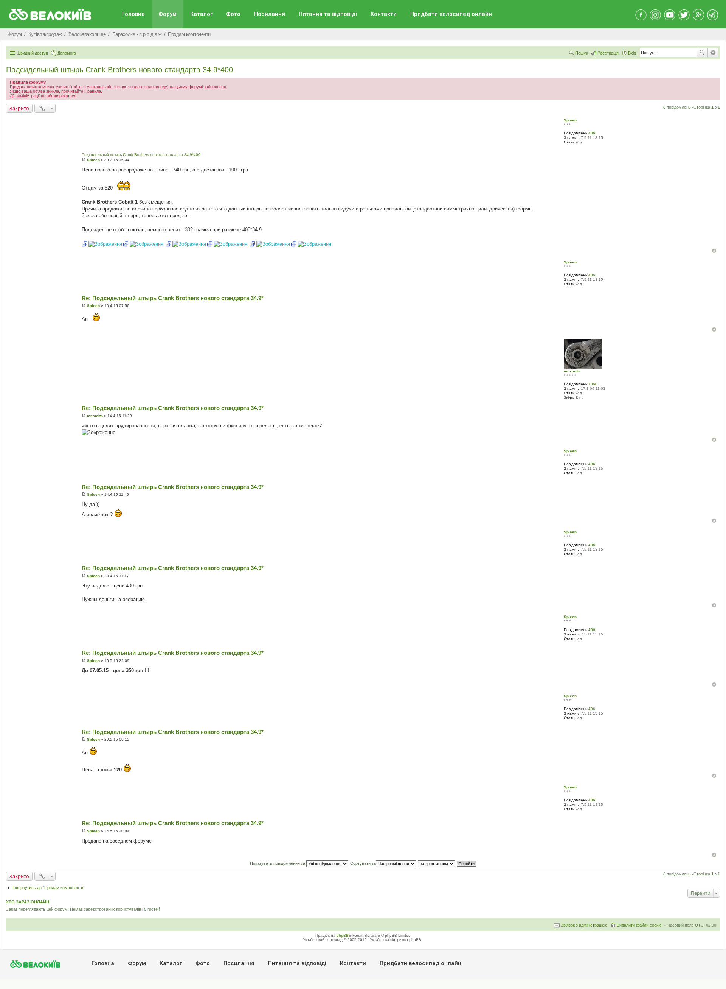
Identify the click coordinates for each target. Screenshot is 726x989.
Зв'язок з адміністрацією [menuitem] (584, 925)
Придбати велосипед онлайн (451, 14)
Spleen (570, 120)
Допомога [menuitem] (66, 53)
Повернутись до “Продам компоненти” (48, 887)
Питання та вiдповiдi (328, 14)
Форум (167, 14)
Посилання (269, 14)
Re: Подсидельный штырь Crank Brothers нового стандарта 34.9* (173, 298)
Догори (714, 251)
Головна (133, 14)
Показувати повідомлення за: (278, 863)
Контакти (384, 14)
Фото (233, 14)
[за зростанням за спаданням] (437, 863)
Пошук (702, 52)
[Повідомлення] (84, 160)
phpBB (343, 935)
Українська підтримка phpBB (395, 940)
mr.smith (572, 371)
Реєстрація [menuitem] (608, 53)
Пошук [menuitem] (581, 53)
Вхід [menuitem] (632, 53)
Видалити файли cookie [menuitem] (639, 925)
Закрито (19, 108)
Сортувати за (363, 863)
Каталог (201, 14)
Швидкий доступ (32, 53)
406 (591, 133)
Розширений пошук (713, 52)
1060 (592, 384)
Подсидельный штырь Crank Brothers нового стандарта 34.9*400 (119, 69)
